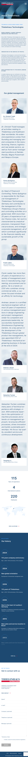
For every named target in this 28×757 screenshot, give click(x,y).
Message (6, 723)
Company (6, 711)
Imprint (19, 753)
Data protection (13, 753)
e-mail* (3, 705)
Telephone (6, 717)
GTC (8, 753)
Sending (6, 745)
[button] (26, 4)
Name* (3, 699)
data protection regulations (19, 739)
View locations (13, 526)
